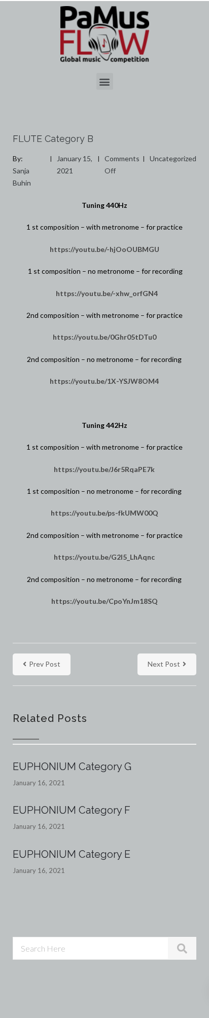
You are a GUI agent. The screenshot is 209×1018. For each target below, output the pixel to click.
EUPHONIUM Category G (72, 766)
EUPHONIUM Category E (71, 854)
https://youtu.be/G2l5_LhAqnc (104, 557)
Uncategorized (173, 158)
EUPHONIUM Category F (71, 810)
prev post (44, 664)
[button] (104, 81)
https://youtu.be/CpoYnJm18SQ (104, 601)
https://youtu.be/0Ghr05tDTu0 (104, 337)
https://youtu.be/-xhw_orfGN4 (107, 293)
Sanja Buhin (22, 176)
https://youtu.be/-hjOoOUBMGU (104, 249)
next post (164, 664)
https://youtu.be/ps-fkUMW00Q (104, 512)
